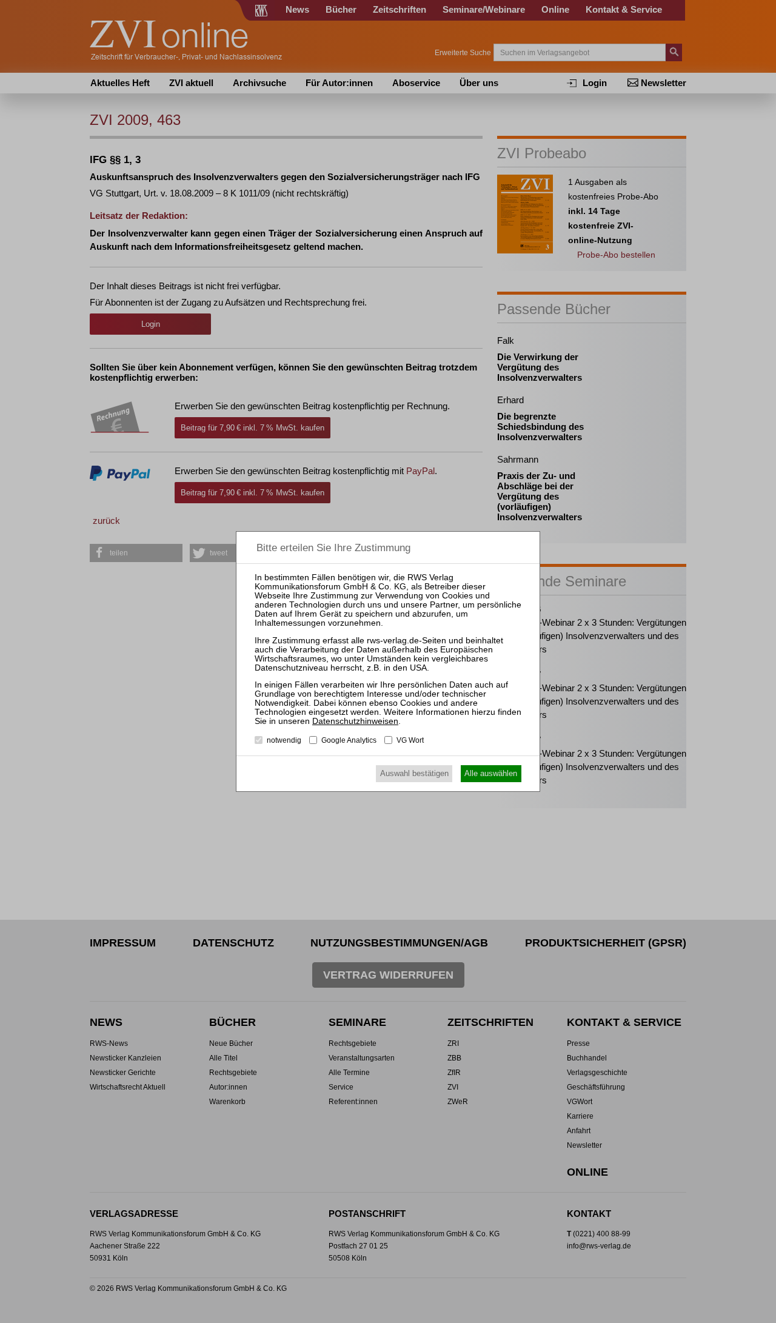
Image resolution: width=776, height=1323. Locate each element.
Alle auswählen (490, 773)
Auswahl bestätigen (414, 773)
